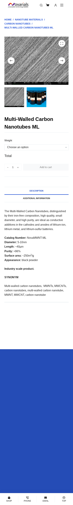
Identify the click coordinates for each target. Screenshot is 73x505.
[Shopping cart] (47, 5)
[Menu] (61, 5)
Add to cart (46, 167)
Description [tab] (36, 191)
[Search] (41, 5)
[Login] (55, 5)
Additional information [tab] (36, 198)
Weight (8, 140)
